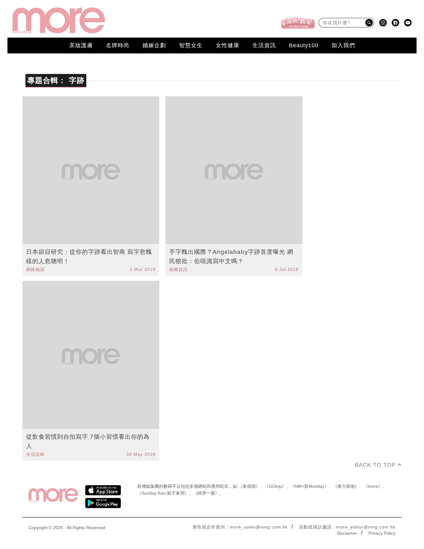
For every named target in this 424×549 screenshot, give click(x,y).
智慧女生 (191, 45)
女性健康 (227, 45)
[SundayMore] (58, 20)
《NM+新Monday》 (310, 486)
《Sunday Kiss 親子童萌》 (163, 493)
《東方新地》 (346, 486)
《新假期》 (249, 486)
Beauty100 (303, 45)
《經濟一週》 (206, 493)
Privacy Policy (381, 533)
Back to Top (375, 465)
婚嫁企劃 (154, 45)
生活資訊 (264, 45)
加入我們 (343, 45)
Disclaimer (347, 533)
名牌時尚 (117, 45)
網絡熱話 (35, 269)
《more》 (372, 486)
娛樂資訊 (178, 269)
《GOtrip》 (275, 486)
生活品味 (35, 454)
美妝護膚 (81, 45)
